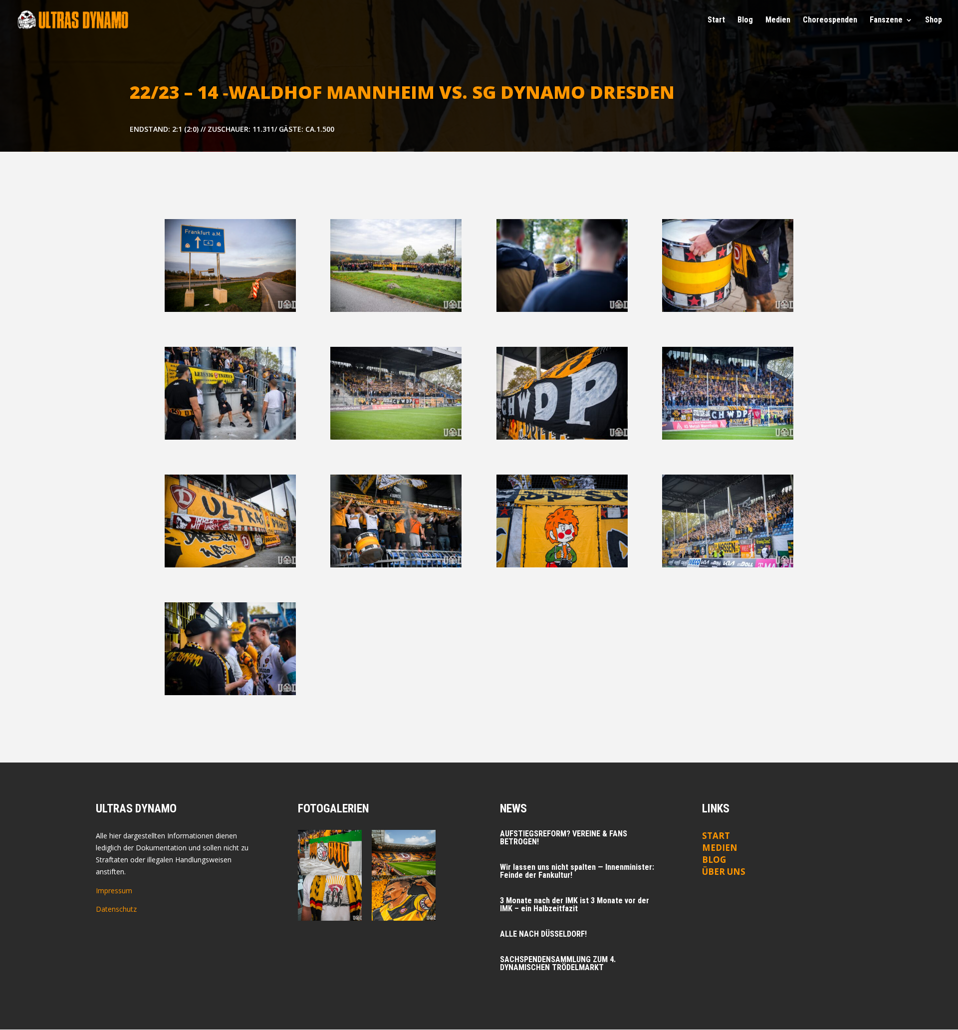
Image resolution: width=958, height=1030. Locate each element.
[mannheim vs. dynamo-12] (562, 437)
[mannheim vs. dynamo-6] (727, 437)
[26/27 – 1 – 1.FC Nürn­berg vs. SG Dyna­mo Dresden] (330, 898)
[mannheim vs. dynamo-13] (727, 564)
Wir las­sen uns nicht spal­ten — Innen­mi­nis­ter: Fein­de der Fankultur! (577, 871)
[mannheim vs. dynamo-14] (230, 692)
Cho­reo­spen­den (830, 20)
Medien (719, 847)
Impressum (114, 890)
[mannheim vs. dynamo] (230, 309)
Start (716, 20)
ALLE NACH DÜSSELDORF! (543, 934)
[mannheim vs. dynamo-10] (230, 564)
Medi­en (777, 20)
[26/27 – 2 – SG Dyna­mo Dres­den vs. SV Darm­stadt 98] (404, 852)
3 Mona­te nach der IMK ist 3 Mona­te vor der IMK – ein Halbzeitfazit (574, 904)
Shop (933, 20)
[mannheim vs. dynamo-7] (396, 564)
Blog (745, 20)
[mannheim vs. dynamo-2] (396, 309)
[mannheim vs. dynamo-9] (562, 564)
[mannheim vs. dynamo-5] (230, 437)
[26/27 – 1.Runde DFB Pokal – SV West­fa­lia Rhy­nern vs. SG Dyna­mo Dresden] (330, 852)
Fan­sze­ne (886, 20)
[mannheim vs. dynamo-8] (396, 437)
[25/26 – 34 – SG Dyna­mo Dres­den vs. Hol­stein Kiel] (404, 898)
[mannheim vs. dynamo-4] (562, 309)
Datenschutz (116, 909)
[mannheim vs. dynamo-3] (727, 309)
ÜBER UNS (723, 871)
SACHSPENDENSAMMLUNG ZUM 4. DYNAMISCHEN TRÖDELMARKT (558, 963)
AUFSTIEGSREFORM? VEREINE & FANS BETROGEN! (563, 837)
